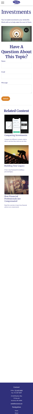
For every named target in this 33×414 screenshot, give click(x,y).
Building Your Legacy (14, 166)
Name (3, 61)
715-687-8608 (19, 390)
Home (16, 410)
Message (4, 83)
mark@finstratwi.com (16, 403)
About (16, 413)
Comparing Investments (15, 135)
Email (3, 72)
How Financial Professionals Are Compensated (12, 198)
